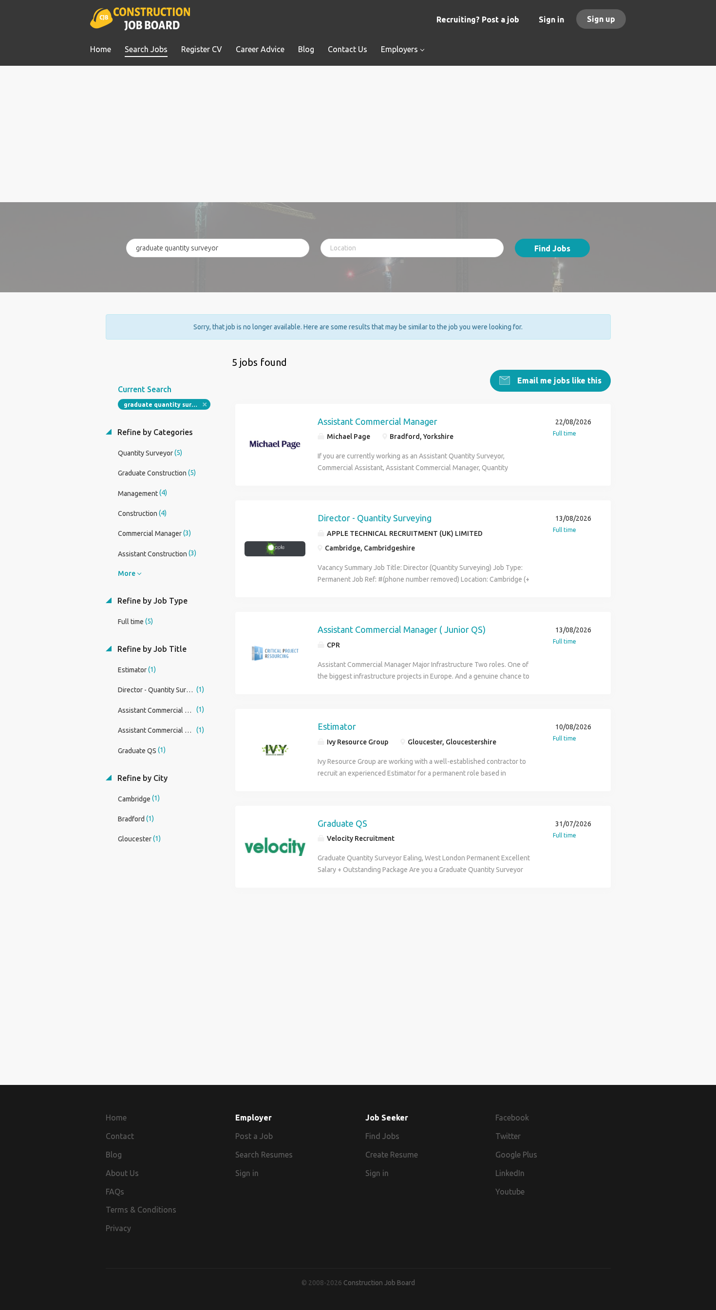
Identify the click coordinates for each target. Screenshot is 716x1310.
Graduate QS (342, 823)
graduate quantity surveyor (166, 404)
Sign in (551, 19)
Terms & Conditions (141, 1209)
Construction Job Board (379, 1283)
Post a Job (254, 1136)
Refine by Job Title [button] (151, 649)
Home (116, 1117)
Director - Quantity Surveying (375, 518)
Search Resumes (264, 1154)
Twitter (508, 1136)
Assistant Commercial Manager (377, 421)
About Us (122, 1173)
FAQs (115, 1191)
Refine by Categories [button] (154, 432)
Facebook (512, 1117)
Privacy (118, 1228)
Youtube (510, 1191)
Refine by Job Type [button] (151, 600)
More (126, 573)
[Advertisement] (358, 134)
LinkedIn (510, 1173)
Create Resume (391, 1154)
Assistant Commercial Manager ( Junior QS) (402, 629)
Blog (114, 1154)
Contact (120, 1136)
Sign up (601, 19)
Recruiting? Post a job (477, 19)
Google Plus (516, 1154)
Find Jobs (552, 248)
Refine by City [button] (141, 778)
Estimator (337, 726)
